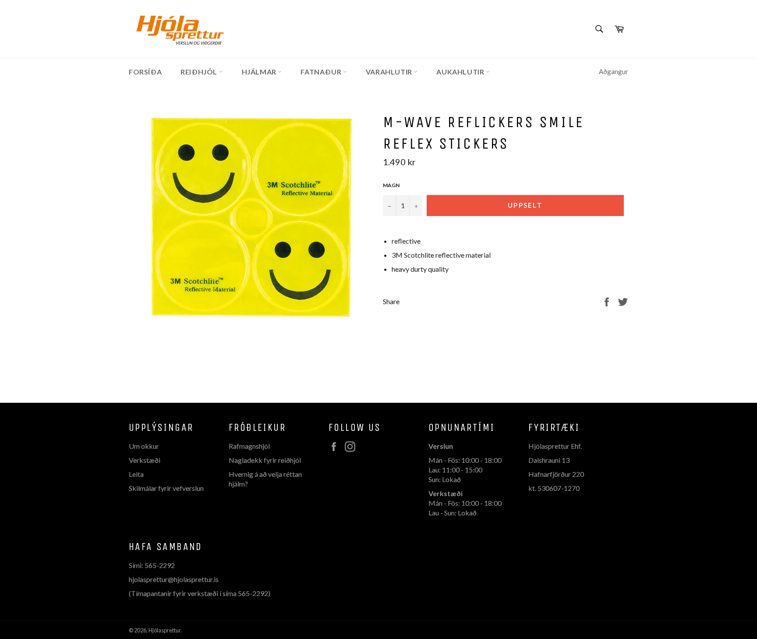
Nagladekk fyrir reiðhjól (265, 460)
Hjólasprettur (164, 630)
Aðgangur (613, 71)
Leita (136, 474)
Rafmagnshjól (249, 446)
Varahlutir (390, 71)
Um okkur (144, 446)
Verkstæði (144, 460)
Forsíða (145, 71)
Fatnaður (322, 71)
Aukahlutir (461, 71)
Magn (391, 185)
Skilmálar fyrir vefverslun (166, 488)
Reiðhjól (199, 71)
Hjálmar (260, 71)
